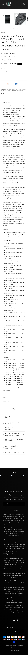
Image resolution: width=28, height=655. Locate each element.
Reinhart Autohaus (12, 645)
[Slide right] (17, 28)
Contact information (15, 650)
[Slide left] (10, 28)
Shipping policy (23, 647)
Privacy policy (6, 647)
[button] (3, 4)
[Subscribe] (23, 504)
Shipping (9, 66)
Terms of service (14, 647)
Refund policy (20, 645)
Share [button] (4, 93)
